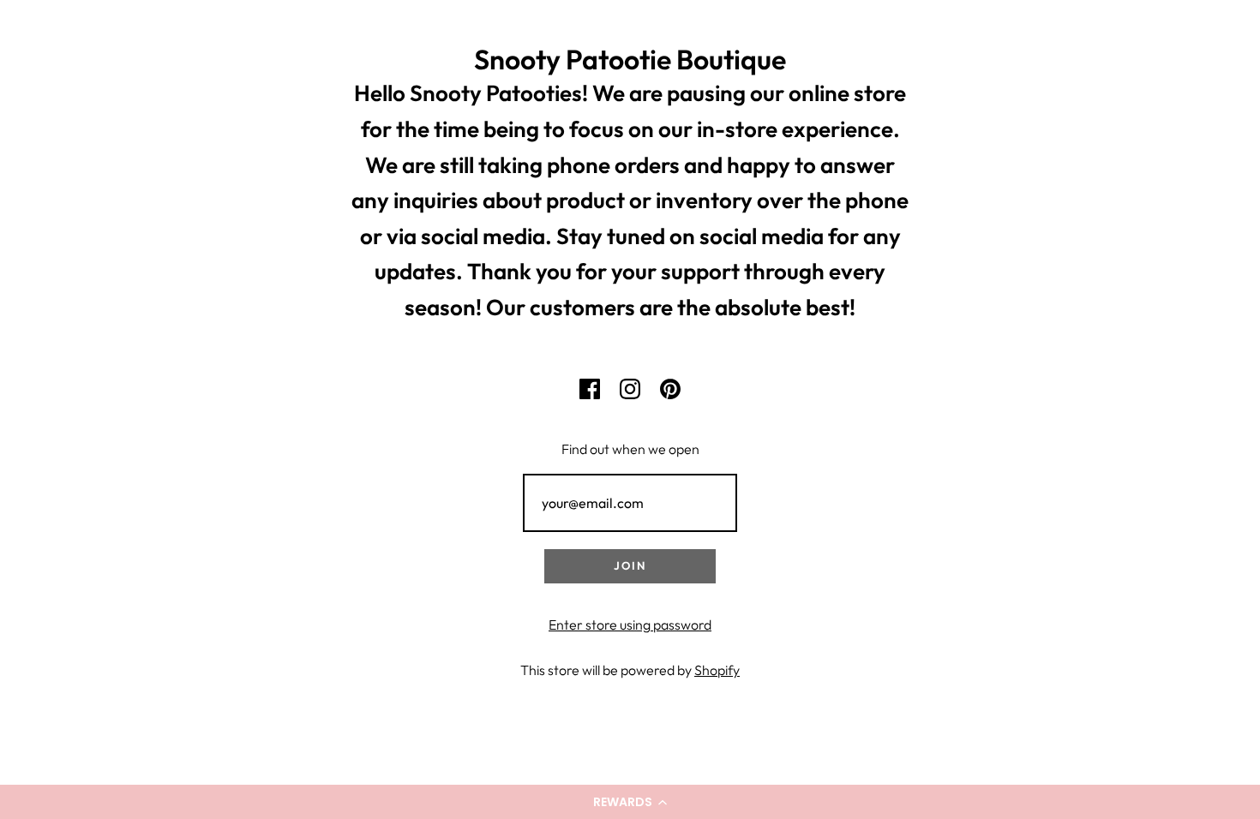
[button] (630, 802)
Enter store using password (630, 624)
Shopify (717, 670)
